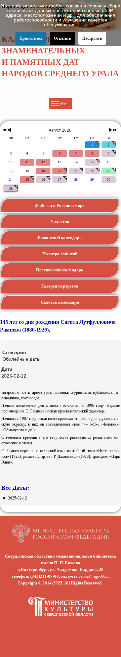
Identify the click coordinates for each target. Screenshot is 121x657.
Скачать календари (60, 302)
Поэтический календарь (59, 269)
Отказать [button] (62, 38)
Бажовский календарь (60, 237)
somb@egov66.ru (95, 576)
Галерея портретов (59, 286)
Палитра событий (59, 253)
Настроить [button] (92, 38)
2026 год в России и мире (59, 205)
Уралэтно (59, 221)
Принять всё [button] (30, 38)
